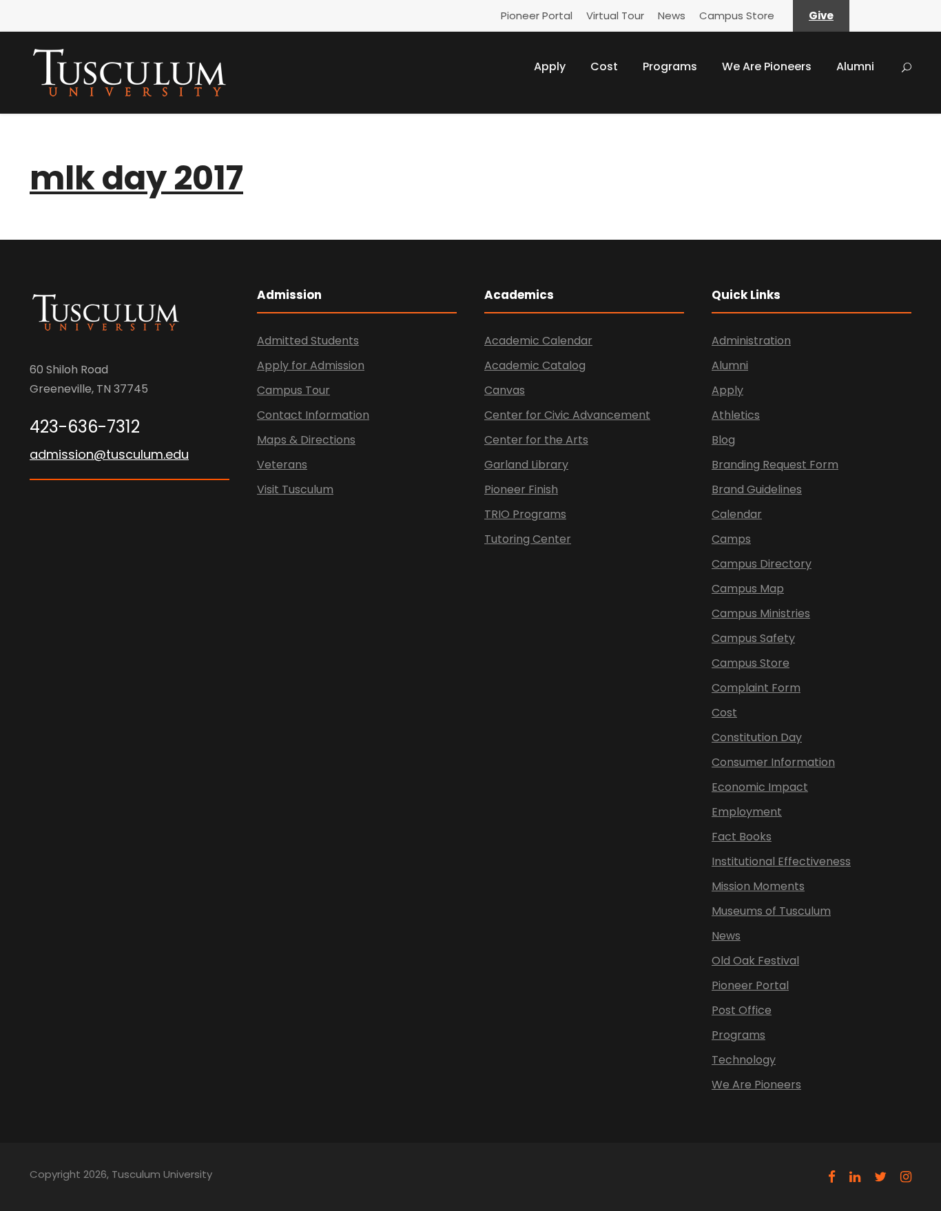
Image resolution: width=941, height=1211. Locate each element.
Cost (604, 66)
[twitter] (880, 1177)
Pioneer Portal (536, 15)
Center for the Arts (536, 440)
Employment (747, 812)
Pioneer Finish (521, 489)
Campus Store (736, 15)
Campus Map (748, 589)
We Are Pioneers (766, 66)
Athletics (736, 415)
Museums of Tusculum (771, 911)
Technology (744, 1060)
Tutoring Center (527, 539)
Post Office (742, 1010)
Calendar (737, 514)
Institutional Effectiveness (781, 861)
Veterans (282, 465)
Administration (751, 341)
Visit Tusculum (295, 489)
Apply (550, 66)
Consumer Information (773, 762)
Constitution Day (757, 737)
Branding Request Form (775, 465)
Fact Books (742, 837)
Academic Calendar (538, 341)
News (671, 15)
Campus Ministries (761, 613)
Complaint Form (756, 688)
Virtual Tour (615, 15)
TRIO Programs (525, 514)
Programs (670, 66)
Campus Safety (753, 638)
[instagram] (905, 1177)
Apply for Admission (310, 365)
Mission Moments (758, 886)
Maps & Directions (306, 440)
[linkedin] (854, 1177)
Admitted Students (308, 341)
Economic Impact (760, 787)
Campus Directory (761, 564)
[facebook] (832, 1177)
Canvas (504, 390)
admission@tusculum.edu (109, 454)
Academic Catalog (535, 365)
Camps (731, 539)
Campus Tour (293, 390)
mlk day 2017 (136, 178)
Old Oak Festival (755, 961)
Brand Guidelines (757, 489)
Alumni (855, 66)
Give (821, 15)
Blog (723, 440)
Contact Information (313, 415)
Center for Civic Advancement (567, 415)
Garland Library (526, 465)
